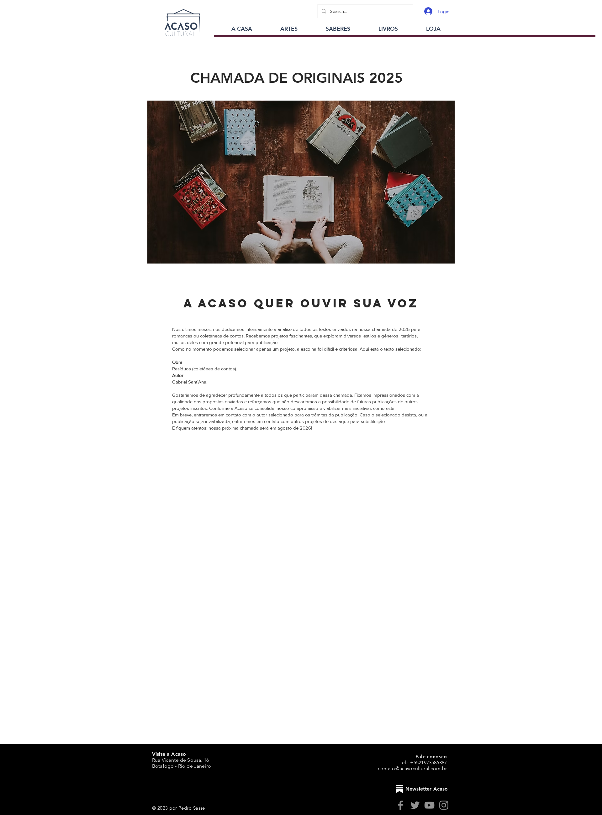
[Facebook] (400, 805)
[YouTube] (429, 805)
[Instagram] (444, 805)
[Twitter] (415, 805)
